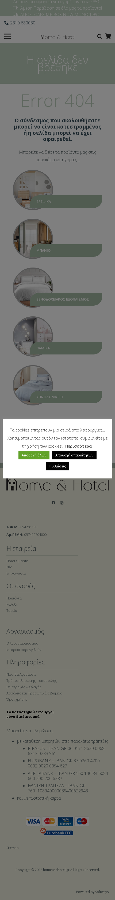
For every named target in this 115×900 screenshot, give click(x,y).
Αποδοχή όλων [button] (34, 455)
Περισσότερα (78, 446)
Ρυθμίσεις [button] (57, 466)
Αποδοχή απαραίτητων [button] (74, 455)
